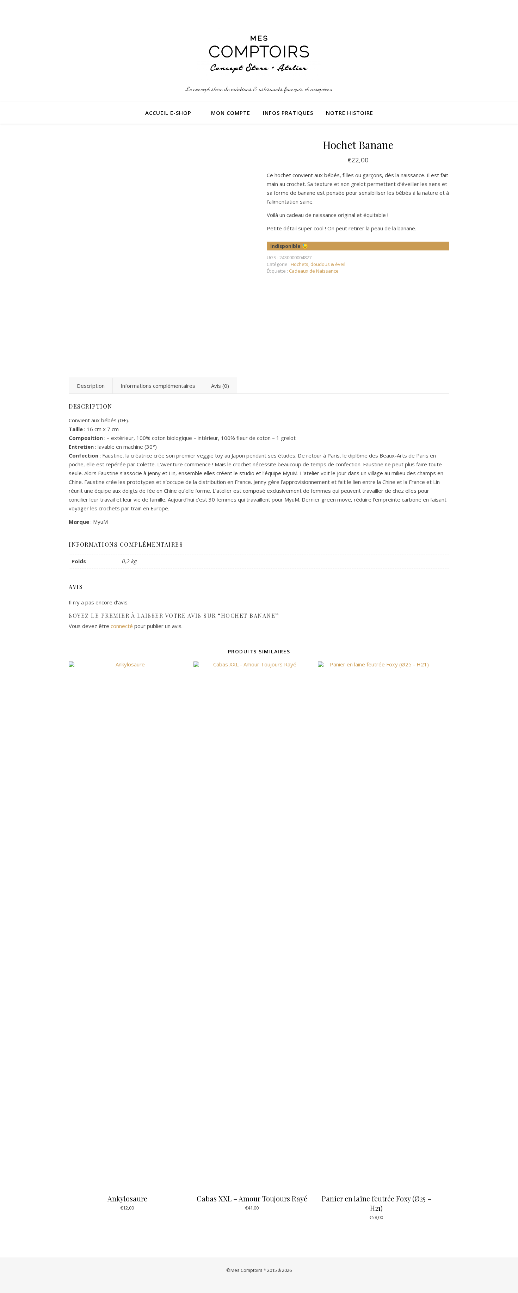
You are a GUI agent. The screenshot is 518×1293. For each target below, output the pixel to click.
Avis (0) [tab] (220, 385)
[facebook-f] (447, 9)
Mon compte (230, 112)
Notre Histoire (349, 112)
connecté (122, 625)
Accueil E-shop (168, 112)
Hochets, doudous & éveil (318, 264)
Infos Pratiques (288, 112)
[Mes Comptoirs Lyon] (259, 54)
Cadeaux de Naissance (314, 271)
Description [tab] (91, 385)
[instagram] (438, 9)
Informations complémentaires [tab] (158, 385)
